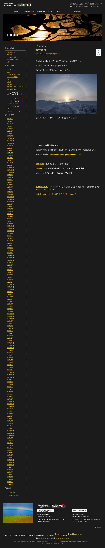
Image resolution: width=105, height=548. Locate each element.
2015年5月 (10, 448)
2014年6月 (10, 474)
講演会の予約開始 (12, 59)
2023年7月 (10, 209)
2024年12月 (10, 167)
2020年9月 (10, 292)
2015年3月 (10, 452)
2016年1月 (10, 428)
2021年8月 (10, 265)
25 (11, 106)
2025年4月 (10, 158)
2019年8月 (10, 323)
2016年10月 (10, 406)
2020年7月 (10, 296)
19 (13, 104)
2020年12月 (10, 284)
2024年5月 (10, 184)
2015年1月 (10, 457)
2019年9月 (10, 321)
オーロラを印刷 (11, 57)
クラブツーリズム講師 (13, 74)
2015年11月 (10, 433)
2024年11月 (10, 170)
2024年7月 (10, 180)
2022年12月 (10, 226)
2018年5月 (10, 360)
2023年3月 (10, 219)
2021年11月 (10, 258)
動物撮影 (9, 84)
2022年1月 (10, 253)
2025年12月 (10, 138)
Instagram (77, 11)
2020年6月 (10, 299)
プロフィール (59, 11)
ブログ (44, 53)
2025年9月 (10, 145)
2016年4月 (10, 421)
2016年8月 (10, 411)
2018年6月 (10, 357)
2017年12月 (10, 372)
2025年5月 (10, 155)
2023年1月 (10, 223)
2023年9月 (10, 204)
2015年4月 (10, 450)
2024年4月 (10, 187)
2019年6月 (10, 328)
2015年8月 (10, 440)
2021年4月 (10, 275)
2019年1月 (10, 340)
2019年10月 (10, 318)
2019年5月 (10, 331)
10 (8, 101)
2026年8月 (10, 119)
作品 (68, 11)
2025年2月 (10, 162)
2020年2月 (10, 309)
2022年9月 (10, 233)
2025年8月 (10, 148)
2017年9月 (10, 379)
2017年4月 (10, 391)
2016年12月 (10, 401)
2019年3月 (10, 336)
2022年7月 (10, 238)
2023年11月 (10, 199)
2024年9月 (10, 175)
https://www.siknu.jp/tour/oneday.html (65, 155)
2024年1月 (10, 194)
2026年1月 (10, 136)
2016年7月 (10, 413)
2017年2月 (10, 396)
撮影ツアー (16, 11)
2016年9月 (10, 409)
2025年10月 (10, 143)
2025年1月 (10, 165)
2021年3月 (10, 277)
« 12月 (10, 111)
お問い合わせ (95, 11)
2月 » (20, 111)
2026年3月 (10, 131)
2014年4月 (10, 479)
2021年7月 (10, 267)
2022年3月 (10, 248)
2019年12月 (10, 314)
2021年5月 (10, 272)
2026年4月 (10, 128)
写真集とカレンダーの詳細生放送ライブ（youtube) (56, 194)
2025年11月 (10, 141)
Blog (85, 11)
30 (22, 106)
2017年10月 (10, 377)
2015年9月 (10, 438)
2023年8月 (10, 206)
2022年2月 (10, 250)
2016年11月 (10, 404)
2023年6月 (10, 211)
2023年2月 (10, 221)
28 (18, 106)
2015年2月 (10, 455)
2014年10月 (10, 465)
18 (11, 104)
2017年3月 (10, 394)
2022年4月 (10, 245)
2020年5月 (10, 301)
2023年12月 (10, 197)
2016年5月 (10, 418)
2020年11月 (10, 287)
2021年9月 (10, 262)
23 (22, 104)
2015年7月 (10, 443)
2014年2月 (10, 484)
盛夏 (8, 62)
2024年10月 (10, 172)
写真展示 (9, 54)
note (37, 173)
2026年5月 (10, 126)
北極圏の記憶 (11, 52)
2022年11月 (10, 228)
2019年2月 (10, 338)
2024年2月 (10, 192)
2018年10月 (10, 348)
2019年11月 (10, 316)
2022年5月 (10, 243)
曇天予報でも (41, 50)
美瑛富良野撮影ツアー (52, 53)
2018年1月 (10, 370)
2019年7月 (10, 326)
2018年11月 (10, 345)
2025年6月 (10, 153)
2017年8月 (10, 382)
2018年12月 (10, 343)
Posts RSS (12, 492)
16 (22, 101)
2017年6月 (10, 387)
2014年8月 (10, 470)
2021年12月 (10, 255)
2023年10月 (10, 202)
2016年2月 (10, 426)
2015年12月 (10, 430)
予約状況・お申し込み (28, 11)
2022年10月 (10, 231)
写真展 (9, 82)
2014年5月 (10, 477)
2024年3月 (10, 189)
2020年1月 (10, 311)
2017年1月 (10, 399)
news (8, 72)
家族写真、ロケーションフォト (16, 86)
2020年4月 (10, 304)
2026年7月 (10, 121)
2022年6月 (10, 240)
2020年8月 (10, 294)
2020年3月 (10, 306)
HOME (7, 11)
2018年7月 (10, 355)
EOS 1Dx (38, 53)
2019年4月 (10, 333)
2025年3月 (10, 160)
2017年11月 (10, 374)
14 (18, 101)
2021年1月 (10, 282)
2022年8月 (10, 236)
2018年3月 (10, 365)
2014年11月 (10, 462)
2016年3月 (10, 423)
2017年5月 (10, 389)
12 (13, 101)
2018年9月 (10, 350)
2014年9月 (10, 467)
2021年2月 (10, 279)
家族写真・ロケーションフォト (45, 11)
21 (18, 104)
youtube (39, 168)
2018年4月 (10, 362)
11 (11, 101)
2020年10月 (10, 289)
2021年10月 (10, 260)
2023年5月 (10, 214)
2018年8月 (10, 353)
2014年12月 (10, 460)
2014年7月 (10, 472)
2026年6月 (10, 124)
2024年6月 (10, 182)
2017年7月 (10, 384)
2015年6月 (10, 445)
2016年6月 (10, 416)
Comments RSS (13, 495)
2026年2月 (10, 133)
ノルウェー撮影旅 (12, 77)
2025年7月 (10, 150)
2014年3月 (10, 482)
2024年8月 (10, 177)
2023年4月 (10, 216)
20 (16, 104)
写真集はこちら (42, 187)
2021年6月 (10, 270)
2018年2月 (10, 367)
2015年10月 (10, 435)
